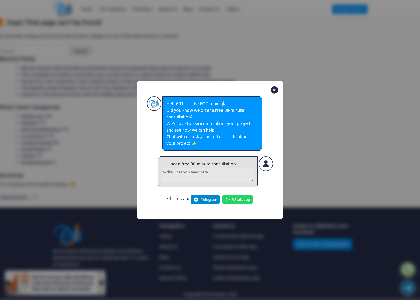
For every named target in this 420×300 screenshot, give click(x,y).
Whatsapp (241, 199)
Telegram (209, 199)
